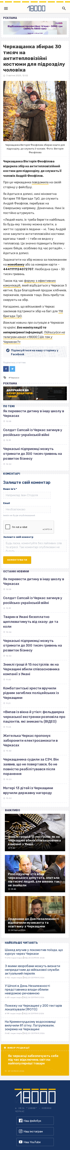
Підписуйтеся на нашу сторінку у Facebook (34, 352)
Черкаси (14, 377)
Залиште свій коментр (18, 537)
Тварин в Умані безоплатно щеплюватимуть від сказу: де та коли (30, 621)
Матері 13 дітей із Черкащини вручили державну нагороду (28, 790)
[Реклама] (35, 28)
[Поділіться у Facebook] (6, 369)
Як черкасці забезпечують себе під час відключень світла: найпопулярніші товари (33, 1059)
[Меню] (6, 8)
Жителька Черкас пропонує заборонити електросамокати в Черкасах (30, 740)
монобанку (15, 264)
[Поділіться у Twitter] (12, 369)
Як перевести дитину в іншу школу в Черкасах (33, 581)
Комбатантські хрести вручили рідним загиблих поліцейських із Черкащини (31, 693)
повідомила (40, 182)
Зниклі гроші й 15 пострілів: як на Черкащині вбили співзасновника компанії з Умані (31, 669)
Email (6, 503)
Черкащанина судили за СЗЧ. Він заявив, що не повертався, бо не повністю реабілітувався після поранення (31, 766)
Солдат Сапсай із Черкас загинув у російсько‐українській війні (32, 600)
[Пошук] (63, 8)
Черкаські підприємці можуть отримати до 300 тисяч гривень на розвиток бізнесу (32, 453)
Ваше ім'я (10, 489)
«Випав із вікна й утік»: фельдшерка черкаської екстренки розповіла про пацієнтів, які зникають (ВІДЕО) (34, 717)
